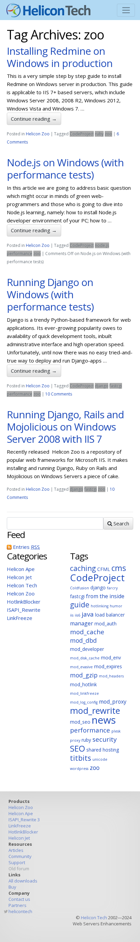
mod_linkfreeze (84, 693)
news (104, 720)
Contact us (19, 899)
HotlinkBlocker (23, 601)
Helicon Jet (19, 577)
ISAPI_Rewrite (23, 609)
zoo (108, 134)
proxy (75, 740)
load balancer (110, 614)
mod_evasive (81, 667)
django (101, 386)
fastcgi (115, 386)
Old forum (18, 868)
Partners (17, 905)
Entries (26, 546)
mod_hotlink (83, 684)
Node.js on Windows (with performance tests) (65, 168)
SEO (77, 748)
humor (116, 606)
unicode (99, 759)
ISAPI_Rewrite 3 (24, 820)
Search (120, 523)
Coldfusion (79, 588)
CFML (103, 569)
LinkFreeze (19, 618)
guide (79, 604)
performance (19, 253)
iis (71, 615)
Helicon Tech (22, 585)
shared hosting (102, 749)
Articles (15, 850)
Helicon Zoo (38, 134)
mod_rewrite (95, 710)
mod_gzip (84, 675)
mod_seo (80, 722)
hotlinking (99, 606)
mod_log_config (84, 702)
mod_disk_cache (85, 658)
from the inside (105, 596)
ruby (99, 134)
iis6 (77, 615)
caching (83, 568)
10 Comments (58, 394)
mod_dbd (83, 640)
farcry (112, 588)
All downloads (22, 881)
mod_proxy (112, 701)
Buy (12, 887)
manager (81, 623)
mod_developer (87, 649)
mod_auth (105, 623)
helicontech (20, 911)
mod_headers (111, 676)
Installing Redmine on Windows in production (59, 57)
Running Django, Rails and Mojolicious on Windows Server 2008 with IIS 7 (65, 426)
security (104, 739)
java (88, 614)
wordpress (79, 768)
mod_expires (108, 666)
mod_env (111, 657)
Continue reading (34, 118)
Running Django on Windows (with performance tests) (50, 294)
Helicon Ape (21, 569)
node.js (102, 245)
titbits (80, 758)
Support (16, 862)
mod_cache (87, 631)
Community (20, 856)
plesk (116, 731)
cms (118, 568)
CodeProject (82, 134)
